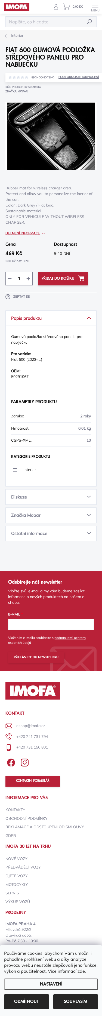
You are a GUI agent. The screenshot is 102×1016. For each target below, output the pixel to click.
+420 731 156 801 (32, 747)
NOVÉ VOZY (16, 858)
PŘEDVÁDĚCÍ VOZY (23, 867)
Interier (29, 469)
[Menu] (95, 7)
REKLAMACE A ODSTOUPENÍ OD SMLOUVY (44, 826)
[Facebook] (10, 761)
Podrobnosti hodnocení (78, 77)
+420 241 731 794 (32, 736)
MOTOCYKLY (16, 884)
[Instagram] (24, 761)
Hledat (89, 21)
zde (81, 971)
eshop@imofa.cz (30, 725)
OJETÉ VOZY (16, 875)
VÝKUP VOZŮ (17, 901)
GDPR (10, 835)
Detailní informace (22, 233)
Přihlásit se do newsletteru (36, 657)
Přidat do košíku (58, 278)
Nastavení (51, 984)
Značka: (16, 91)
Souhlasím (75, 1001)
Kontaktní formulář (33, 781)
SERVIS (12, 893)
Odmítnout (26, 1001)
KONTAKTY (15, 809)
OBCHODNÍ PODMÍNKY (26, 818)
